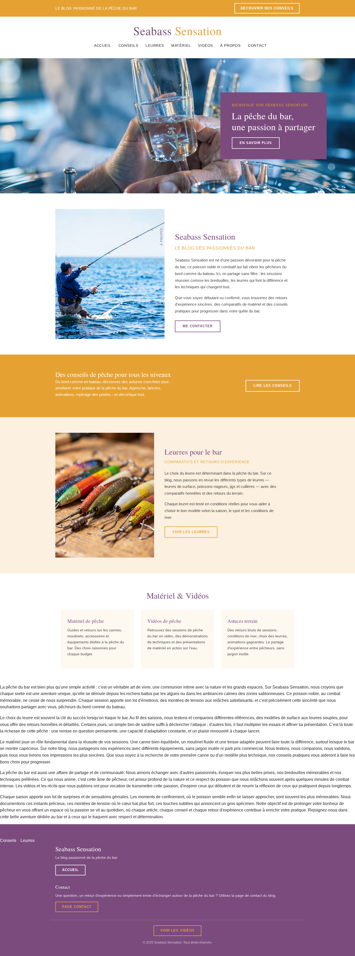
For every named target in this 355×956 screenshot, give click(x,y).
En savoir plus (256, 143)
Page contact (76, 907)
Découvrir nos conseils (267, 8)
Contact (257, 46)
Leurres (155, 46)
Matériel (181, 46)
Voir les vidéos (177, 930)
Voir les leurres (191, 532)
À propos (230, 46)
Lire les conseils (272, 386)
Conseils (129, 46)
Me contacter (198, 326)
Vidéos (205, 46)
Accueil (102, 46)
